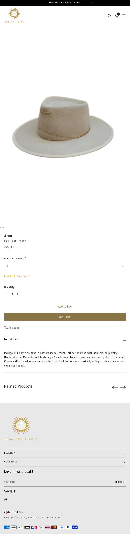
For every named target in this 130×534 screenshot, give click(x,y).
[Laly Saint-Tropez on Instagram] (6, 500)
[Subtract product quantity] (7, 294)
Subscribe (120, 482)
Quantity (9, 287)
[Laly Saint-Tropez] (14, 15)
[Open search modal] (109, 15)
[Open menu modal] (124, 15)
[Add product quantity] (18, 294)
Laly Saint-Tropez (15, 241)
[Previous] (39, 3)
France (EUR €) (14, 512)
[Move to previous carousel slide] (115, 388)
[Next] (91, 3)
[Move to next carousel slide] (123, 387)
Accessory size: (15, 258)
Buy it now (65, 317)
